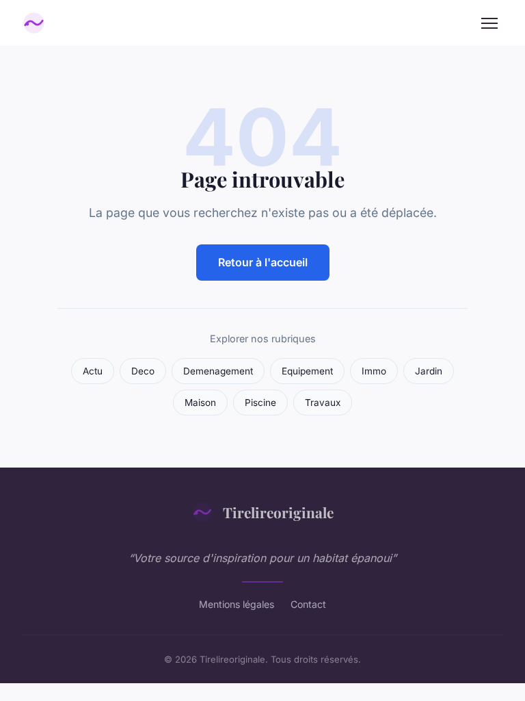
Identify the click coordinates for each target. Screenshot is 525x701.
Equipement (307, 371)
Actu (93, 371)
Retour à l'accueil (263, 262)
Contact (308, 604)
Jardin (428, 371)
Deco (142, 371)
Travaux (322, 402)
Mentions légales (236, 604)
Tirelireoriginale (278, 512)
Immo (374, 371)
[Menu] (489, 23)
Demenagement (218, 371)
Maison (200, 402)
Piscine (260, 402)
